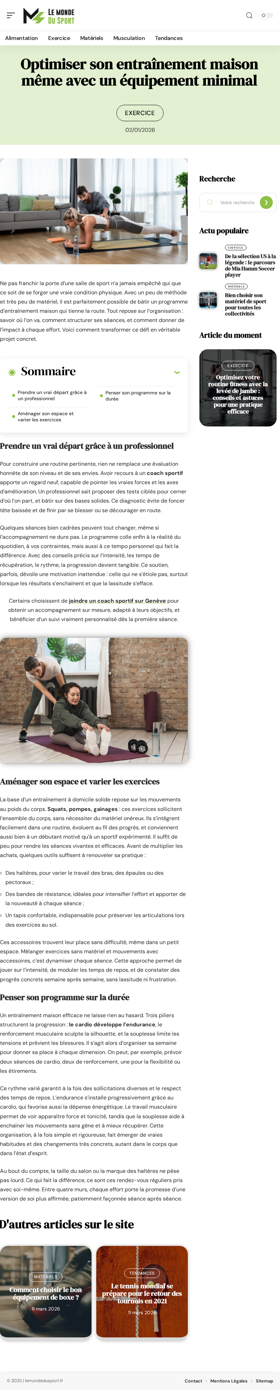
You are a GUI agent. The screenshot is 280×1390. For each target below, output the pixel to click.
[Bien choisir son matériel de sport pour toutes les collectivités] (208, 300)
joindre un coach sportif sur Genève (117, 600)
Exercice (140, 113)
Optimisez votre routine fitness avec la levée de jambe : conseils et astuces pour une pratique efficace (238, 394)
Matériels (45, 1277)
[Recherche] (249, 15)
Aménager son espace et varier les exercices (46, 416)
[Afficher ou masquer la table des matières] (127, 372)
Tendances (142, 1273)
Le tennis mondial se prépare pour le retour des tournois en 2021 (142, 1293)
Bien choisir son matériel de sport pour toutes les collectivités (245, 304)
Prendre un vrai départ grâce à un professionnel (52, 395)
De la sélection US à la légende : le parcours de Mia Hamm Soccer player (250, 265)
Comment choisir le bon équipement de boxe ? (46, 1293)
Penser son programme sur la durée (138, 396)
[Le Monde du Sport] (49, 15)
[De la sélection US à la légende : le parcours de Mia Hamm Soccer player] (208, 261)
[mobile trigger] (12, 15)
